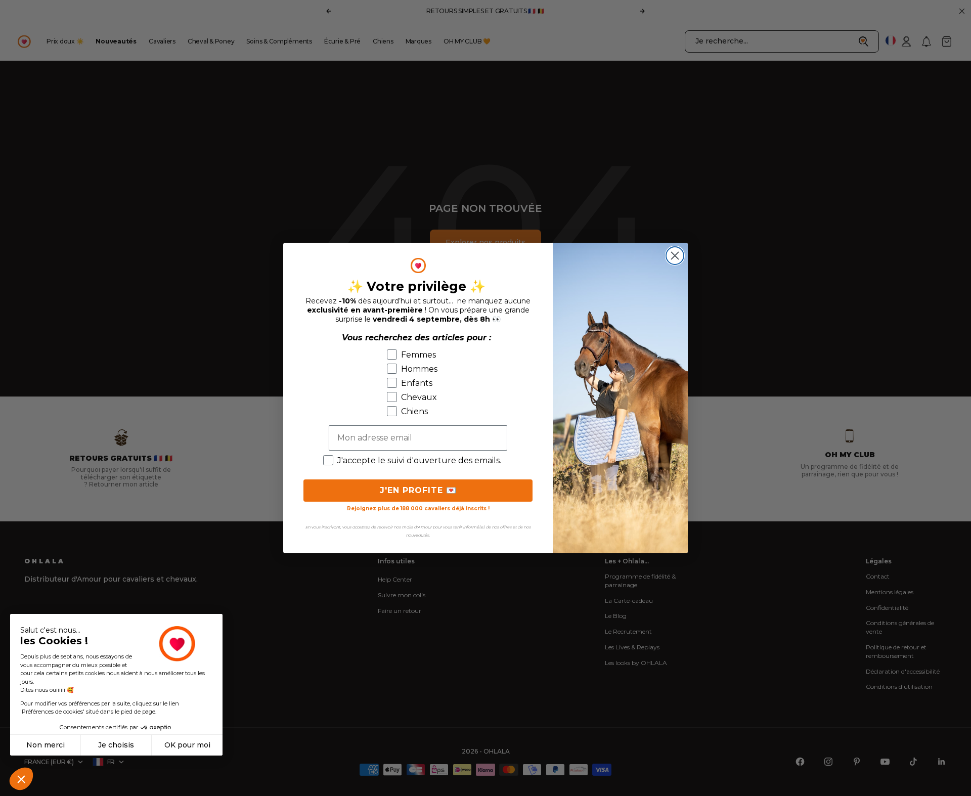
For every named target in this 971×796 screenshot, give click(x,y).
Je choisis (116, 744)
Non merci (45, 744)
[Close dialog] (675, 255)
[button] (21, 779)
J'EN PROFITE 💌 (418, 490)
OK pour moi (187, 744)
